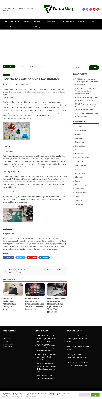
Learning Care (80, 165)
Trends (77, 196)
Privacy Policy (28, 8)
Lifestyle (81, 21)
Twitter (21, 257)
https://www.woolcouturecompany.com (17, 118)
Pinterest (32, 257)
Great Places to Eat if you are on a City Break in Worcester (46, 357)
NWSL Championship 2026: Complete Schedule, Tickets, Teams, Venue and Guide (85, 106)
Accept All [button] (95, 395)
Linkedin (44, 257)
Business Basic (80, 130)
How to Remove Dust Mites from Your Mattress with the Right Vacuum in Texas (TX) (56, 303)
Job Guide (79, 161)
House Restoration (66, 21)
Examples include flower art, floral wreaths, (32, 199)
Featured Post (80, 146)
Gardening (79, 154)
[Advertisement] (51, 44)
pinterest (94, 9)
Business (26, 21)
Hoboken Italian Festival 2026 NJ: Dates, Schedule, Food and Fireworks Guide (34, 302)
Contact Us (19, 8)
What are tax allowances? (53, 269)
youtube (97, 9)
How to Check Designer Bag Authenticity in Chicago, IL (9, 302)
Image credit (7, 146)
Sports (92, 21)
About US (11, 8)
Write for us (7, 10)
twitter (87, 9)
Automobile (15, 21)
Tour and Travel (23, 27)
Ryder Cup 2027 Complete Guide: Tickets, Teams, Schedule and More (85, 91)
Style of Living (80, 185)
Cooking (78, 134)
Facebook (9, 257)
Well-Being (36, 27)
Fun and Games (81, 150)
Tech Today (8, 27)
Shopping (78, 177)
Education (36, 21)
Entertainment (51, 21)
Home (5, 8)
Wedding (78, 200)
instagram (90, 9)
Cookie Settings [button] (85, 395)
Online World (80, 173)
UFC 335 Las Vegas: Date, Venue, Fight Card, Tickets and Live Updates (86, 81)
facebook (83, 9)
